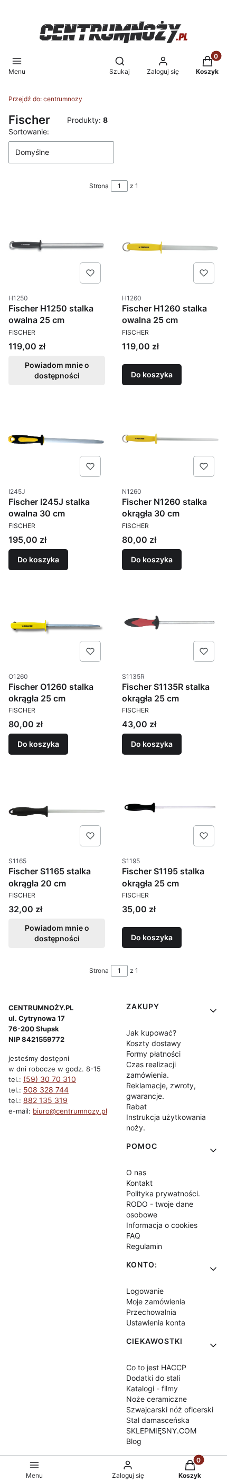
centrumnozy (45, 99)
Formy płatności (153, 1053)
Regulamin (144, 1246)
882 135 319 (45, 1100)
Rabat (136, 1106)
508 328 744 (46, 1089)
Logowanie (145, 1290)
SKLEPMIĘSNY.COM (161, 1430)
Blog (133, 1441)
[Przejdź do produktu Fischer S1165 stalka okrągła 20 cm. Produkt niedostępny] (56, 811)
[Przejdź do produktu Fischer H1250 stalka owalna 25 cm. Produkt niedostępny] (56, 248)
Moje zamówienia (155, 1301)
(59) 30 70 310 (49, 1079)
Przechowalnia (151, 1312)
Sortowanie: (28, 131)
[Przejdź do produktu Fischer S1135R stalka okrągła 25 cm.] (170, 626)
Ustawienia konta (155, 1322)
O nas (136, 1172)
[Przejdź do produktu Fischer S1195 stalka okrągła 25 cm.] (170, 811)
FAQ (133, 1235)
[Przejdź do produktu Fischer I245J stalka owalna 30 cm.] (56, 441)
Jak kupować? (151, 1032)
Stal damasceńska (158, 1420)
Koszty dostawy (153, 1043)
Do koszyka (152, 374)
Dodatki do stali (153, 1377)
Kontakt (139, 1182)
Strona (99, 186)
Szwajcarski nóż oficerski (169, 1409)
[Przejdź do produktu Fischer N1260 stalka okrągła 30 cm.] (170, 441)
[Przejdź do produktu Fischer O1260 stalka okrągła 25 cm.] (56, 626)
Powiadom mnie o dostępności (57, 370)
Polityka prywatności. (163, 1193)
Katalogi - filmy (152, 1388)
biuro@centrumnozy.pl (70, 1111)
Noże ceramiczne (156, 1398)
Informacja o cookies (161, 1225)
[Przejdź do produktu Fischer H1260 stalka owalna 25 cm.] (170, 248)
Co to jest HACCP (156, 1367)
